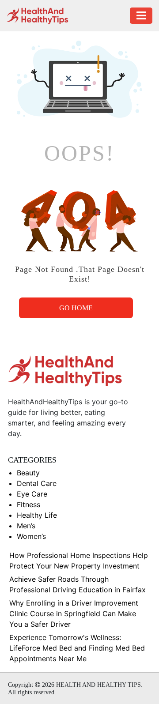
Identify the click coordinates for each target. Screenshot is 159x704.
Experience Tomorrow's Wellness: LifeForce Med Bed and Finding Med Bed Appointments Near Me (77, 648)
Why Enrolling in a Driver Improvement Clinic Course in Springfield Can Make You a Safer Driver (73, 614)
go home (76, 308)
